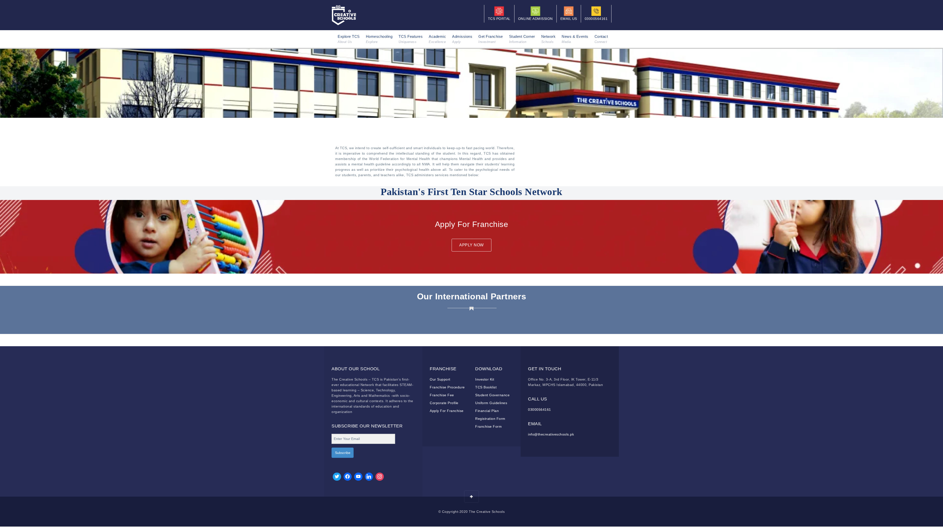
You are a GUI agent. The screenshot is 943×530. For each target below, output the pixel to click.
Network (548, 39)
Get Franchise (490, 39)
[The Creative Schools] (344, 15)
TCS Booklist (486, 387)
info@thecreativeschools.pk (551, 434)
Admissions (462, 39)
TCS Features (411, 39)
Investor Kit (484, 379)
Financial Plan (487, 411)
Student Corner (522, 39)
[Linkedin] (369, 476)
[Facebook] (347, 476)
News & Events (575, 39)
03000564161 (539, 409)
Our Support (440, 379)
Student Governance (492, 395)
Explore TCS (349, 39)
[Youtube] (358, 476)
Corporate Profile (444, 403)
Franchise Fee (442, 395)
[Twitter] (337, 476)
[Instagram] (379, 476)
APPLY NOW (471, 245)
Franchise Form (488, 426)
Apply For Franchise (447, 411)
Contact (601, 39)
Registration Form (490, 419)
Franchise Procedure (447, 387)
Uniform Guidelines (491, 403)
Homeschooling (379, 39)
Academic (437, 39)
